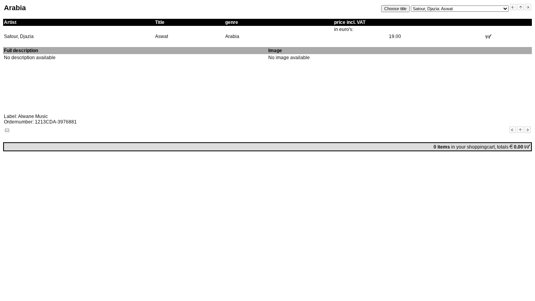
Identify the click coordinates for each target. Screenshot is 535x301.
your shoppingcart (475, 147)
